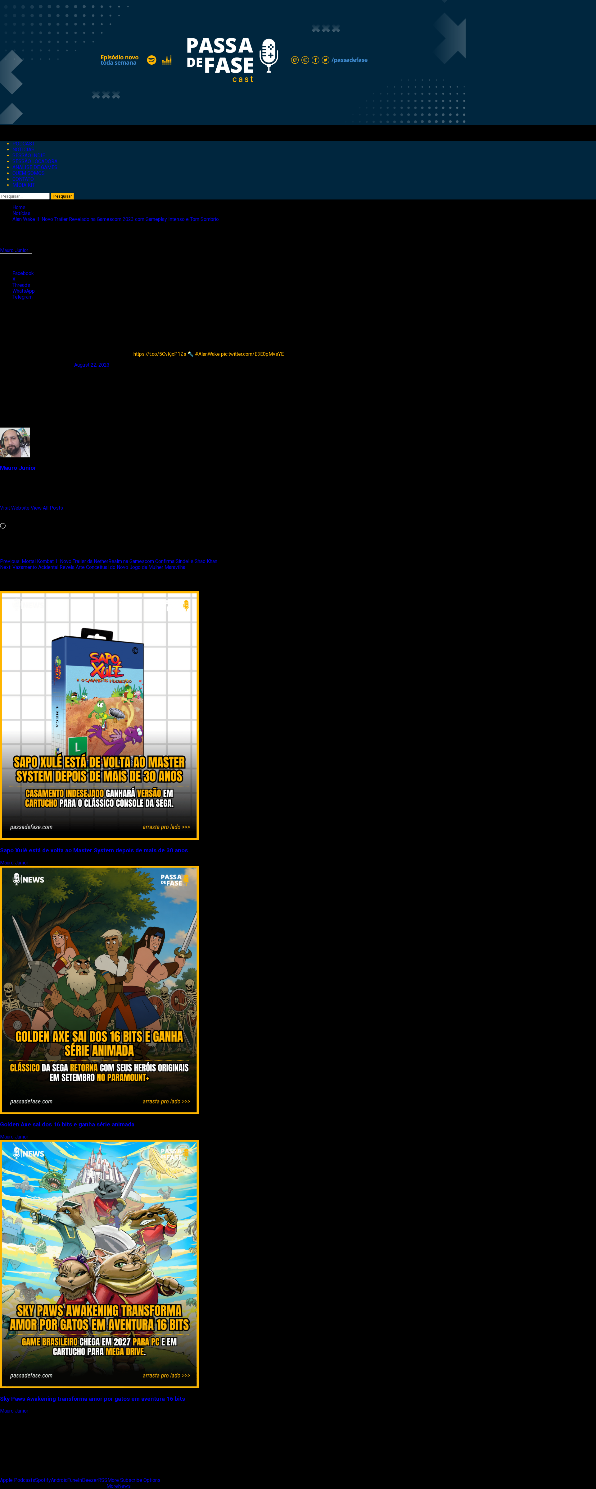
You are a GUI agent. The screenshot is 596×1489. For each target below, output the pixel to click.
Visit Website (15, 508)
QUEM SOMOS (28, 173)
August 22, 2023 (92, 365)
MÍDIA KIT (23, 185)
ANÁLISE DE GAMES (34, 167)
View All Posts (47, 508)
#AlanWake (207, 354)
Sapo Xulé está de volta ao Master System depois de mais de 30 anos (94, 850)
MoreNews (118, 1486)
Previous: (108, 561)
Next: (92, 567)
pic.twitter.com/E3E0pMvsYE (252, 354)
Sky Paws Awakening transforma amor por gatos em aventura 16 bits (92, 1398)
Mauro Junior (14, 250)
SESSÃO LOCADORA (34, 161)
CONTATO (23, 179)
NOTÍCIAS (23, 150)
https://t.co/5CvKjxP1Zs (159, 354)
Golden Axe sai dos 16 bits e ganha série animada (67, 1124)
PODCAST (23, 144)
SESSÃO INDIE (28, 155)
